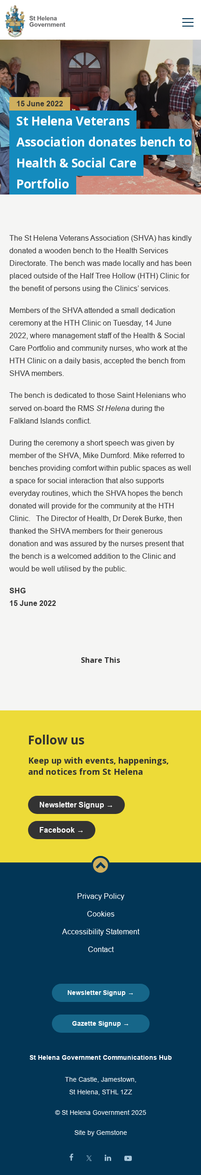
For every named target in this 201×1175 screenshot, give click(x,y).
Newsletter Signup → (100, 992)
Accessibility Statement (100, 931)
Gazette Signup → (100, 1023)
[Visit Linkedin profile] (108, 1158)
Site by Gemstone (100, 1132)
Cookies (101, 914)
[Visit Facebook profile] (71, 1158)
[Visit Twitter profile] (89, 1158)
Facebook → (61, 830)
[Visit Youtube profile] (128, 1158)
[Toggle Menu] (188, 22)
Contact (101, 949)
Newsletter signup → (76, 804)
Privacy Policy (100, 896)
